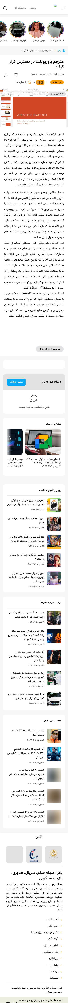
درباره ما (54, 972)
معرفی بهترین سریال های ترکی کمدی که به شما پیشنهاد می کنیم (25, 502)
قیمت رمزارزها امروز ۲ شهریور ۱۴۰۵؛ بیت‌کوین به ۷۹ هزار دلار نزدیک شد (27, 795)
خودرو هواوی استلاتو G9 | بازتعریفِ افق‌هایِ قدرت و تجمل (19, 40)
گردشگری (53, 939)
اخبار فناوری (52, 920)
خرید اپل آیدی (19, 988)
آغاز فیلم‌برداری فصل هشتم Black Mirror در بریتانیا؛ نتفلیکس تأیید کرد (25, 753)
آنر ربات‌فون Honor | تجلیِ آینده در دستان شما (56, 40)
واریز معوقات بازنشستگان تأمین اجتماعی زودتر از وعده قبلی (26, 615)
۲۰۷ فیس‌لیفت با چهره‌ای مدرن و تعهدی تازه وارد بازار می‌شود (26, 696)
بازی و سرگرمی (50, 952)
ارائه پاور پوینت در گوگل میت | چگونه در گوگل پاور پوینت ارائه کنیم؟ (43, 461)
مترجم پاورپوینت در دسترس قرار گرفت (37, 50)
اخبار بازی (53, 926)
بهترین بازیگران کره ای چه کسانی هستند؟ (26, 557)
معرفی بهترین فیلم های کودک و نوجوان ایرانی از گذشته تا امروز (26, 539)
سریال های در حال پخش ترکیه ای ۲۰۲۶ (26, 521)
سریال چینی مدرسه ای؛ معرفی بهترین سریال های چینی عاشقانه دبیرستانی (26, 577)
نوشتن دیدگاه (16, 382)
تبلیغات (54, 978)
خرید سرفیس (35, 988)
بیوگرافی (53, 958)
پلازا (59, 50)
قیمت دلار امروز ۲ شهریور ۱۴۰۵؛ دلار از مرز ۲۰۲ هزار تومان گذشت (26, 814)
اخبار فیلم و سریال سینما (44, 932)
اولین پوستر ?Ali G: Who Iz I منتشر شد (28, 733)
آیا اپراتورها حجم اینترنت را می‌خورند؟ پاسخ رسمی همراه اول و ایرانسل (26, 656)
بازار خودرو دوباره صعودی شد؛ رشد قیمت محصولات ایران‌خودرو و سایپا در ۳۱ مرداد (26, 635)
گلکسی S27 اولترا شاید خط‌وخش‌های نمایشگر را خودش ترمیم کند (26, 774)
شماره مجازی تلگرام (52, 988)
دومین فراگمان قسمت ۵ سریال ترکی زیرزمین (37, 40)
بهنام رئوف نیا (58, 74)
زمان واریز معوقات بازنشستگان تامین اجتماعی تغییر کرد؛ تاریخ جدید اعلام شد (27, 677)
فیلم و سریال (51, 946)
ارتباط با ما (52, 965)
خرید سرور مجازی (54, 992)
